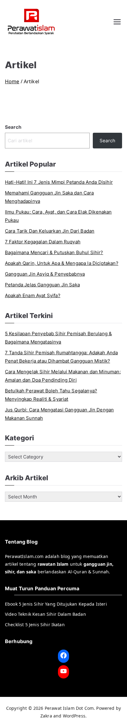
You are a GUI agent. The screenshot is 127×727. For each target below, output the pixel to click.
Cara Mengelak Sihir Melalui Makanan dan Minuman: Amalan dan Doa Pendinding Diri (63, 376)
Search (13, 127)
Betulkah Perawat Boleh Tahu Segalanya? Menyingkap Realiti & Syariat (51, 395)
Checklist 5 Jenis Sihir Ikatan (35, 624)
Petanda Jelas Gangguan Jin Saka (42, 285)
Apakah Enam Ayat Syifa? (32, 295)
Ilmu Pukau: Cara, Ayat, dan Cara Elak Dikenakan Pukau (58, 216)
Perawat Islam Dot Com (69, 708)
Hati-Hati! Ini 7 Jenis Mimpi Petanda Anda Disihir (59, 182)
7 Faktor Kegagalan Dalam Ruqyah (42, 242)
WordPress (74, 716)
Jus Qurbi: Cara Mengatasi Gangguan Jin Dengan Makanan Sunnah (59, 414)
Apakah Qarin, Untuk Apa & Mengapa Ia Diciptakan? (61, 263)
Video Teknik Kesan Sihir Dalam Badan (45, 614)
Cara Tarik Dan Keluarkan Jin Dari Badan (49, 231)
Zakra (46, 716)
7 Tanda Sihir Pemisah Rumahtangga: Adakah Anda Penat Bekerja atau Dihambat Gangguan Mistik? (61, 357)
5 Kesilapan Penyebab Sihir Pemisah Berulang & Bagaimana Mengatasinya (58, 338)
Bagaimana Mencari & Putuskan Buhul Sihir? (54, 252)
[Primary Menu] (117, 22)
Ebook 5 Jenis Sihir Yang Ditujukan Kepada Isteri (56, 604)
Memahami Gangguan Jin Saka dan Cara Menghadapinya (49, 197)
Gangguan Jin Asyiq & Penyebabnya (45, 274)
